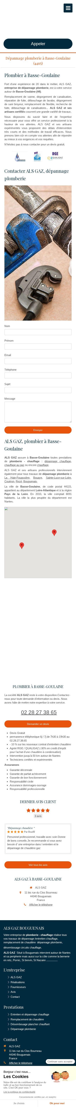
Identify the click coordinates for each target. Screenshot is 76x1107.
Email (7, 355)
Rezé (19, 481)
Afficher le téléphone (40, 904)
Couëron (9, 481)
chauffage (42, 464)
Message (9, 398)
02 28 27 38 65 (39, 712)
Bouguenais (30, 481)
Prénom (9, 340)
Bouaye (37, 477)
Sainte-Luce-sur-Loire (58, 477)
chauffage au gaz (14, 464)
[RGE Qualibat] (37, 156)
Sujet (7, 384)
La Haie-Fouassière (17, 477)
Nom (7, 326)
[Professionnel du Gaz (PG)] (20, 156)
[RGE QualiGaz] (55, 156)
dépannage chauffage (58, 461)
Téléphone (10, 369)
